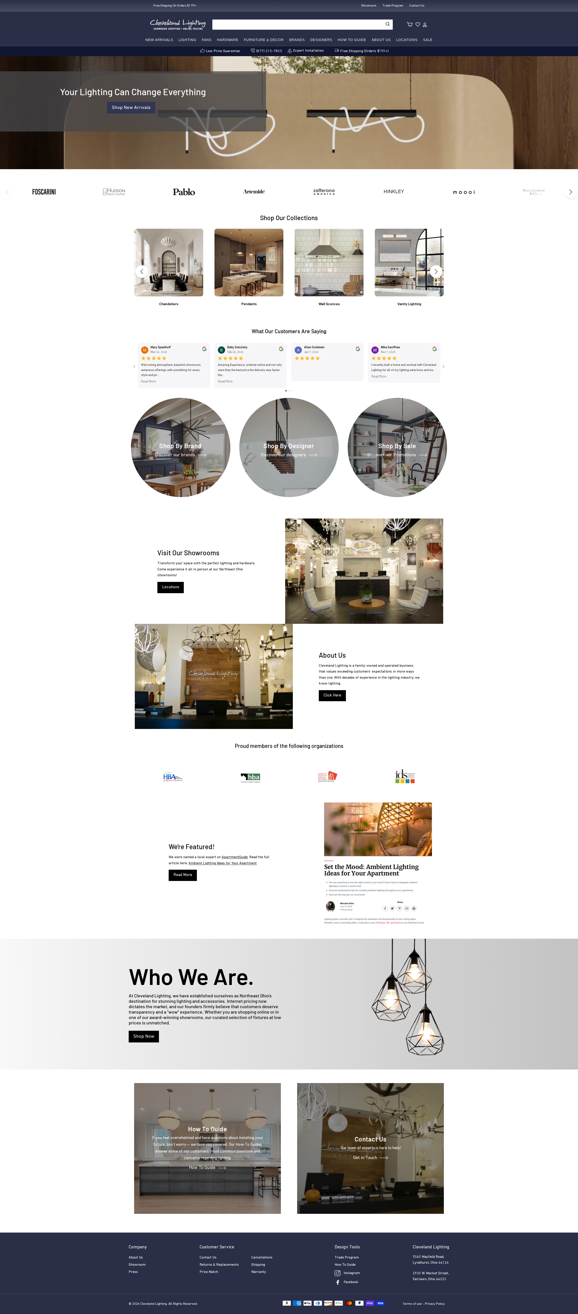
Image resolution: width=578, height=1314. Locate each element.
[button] (570, 192)
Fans (207, 40)
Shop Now (143, 1036)
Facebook (351, 1282)
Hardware (227, 40)
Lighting (187, 40)
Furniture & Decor (264, 40)
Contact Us (208, 1257)
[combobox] (302, 24)
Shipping (258, 1265)
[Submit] (387, 25)
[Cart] (410, 24)
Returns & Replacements (219, 1265)
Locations (407, 40)
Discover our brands (175, 455)
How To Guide (202, 1168)
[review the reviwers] (204, 350)
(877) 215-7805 (269, 51)
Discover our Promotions (391, 455)
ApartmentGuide (235, 857)
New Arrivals (159, 40)
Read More (148, 381)
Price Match (209, 1272)
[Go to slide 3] (292, 390)
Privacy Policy (435, 1304)
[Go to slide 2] (289, 390)
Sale (428, 40)
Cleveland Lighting (153, 1304)
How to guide (352, 40)
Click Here (332, 696)
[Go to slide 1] (286, 391)
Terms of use (412, 1304)
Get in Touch (365, 1158)
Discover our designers (283, 455)
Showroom (137, 1265)
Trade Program (347, 1257)
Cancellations (262, 1257)
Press (133, 1272)
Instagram (352, 1273)
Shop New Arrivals (131, 107)
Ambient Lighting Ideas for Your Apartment (223, 863)
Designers (321, 40)
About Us (381, 40)
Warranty (258, 1272)
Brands (297, 40)
